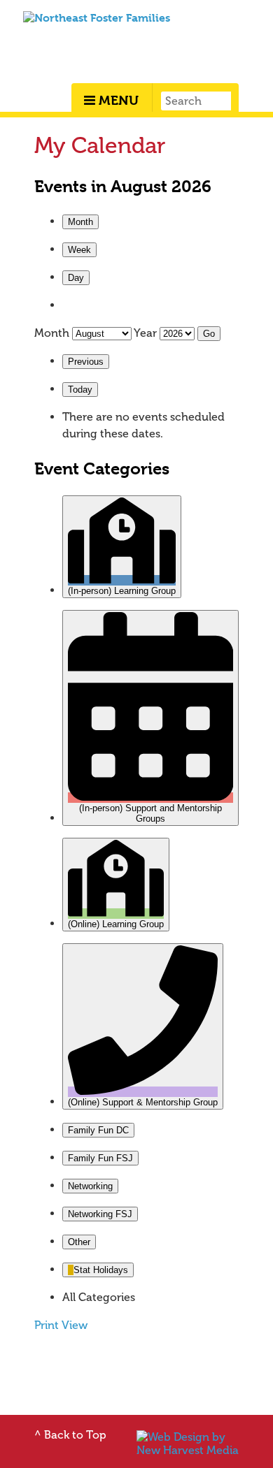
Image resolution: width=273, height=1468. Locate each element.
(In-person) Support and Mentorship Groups (150, 813)
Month (80, 222)
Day (76, 277)
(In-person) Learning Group (122, 591)
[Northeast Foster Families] (96, 17)
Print (61, 1325)
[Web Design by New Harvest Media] (187, 1450)
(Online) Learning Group (116, 924)
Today (80, 389)
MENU (117, 100)
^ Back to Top (70, 1434)
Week (79, 250)
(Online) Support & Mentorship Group (143, 1102)
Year (145, 333)
